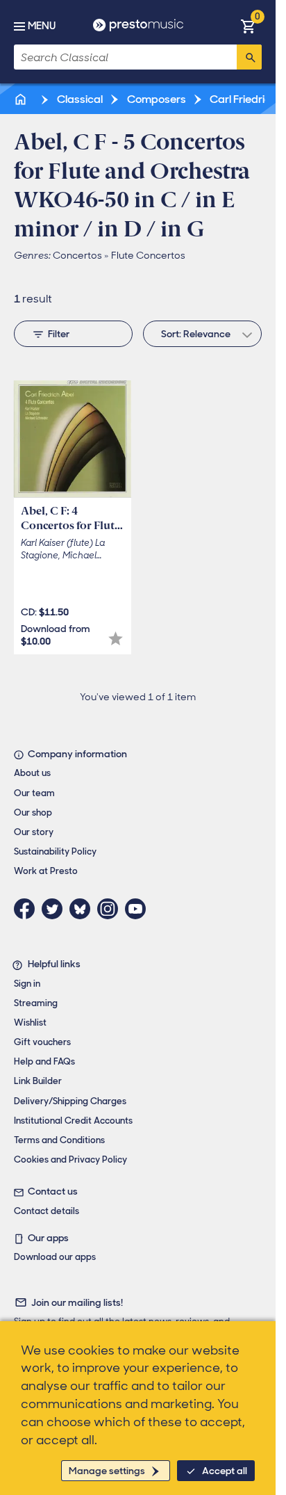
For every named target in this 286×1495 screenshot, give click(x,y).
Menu (42, 26)
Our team (34, 793)
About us (32, 773)
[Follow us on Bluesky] (83, 908)
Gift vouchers (42, 1042)
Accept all (224, 1470)
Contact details (46, 1211)
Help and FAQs (44, 1061)
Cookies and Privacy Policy (70, 1159)
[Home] (21, 99)
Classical (79, 99)
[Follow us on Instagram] (111, 908)
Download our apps (55, 1257)
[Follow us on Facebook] (28, 908)
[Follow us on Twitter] (55, 908)
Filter (58, 334)
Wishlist (30, 1022)
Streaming (36, 1003)
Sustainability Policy (55, 851)
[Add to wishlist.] (115, 638)
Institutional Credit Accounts (73, 1120)
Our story (33, 832)
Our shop (33, 812)
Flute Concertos (148, 255)
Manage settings (107, 1470)
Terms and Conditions (59, 1140)
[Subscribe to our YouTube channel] (139, 908)
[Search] (249, 57)
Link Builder (38, 1081)
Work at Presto (46, 871)
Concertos (77, 255)
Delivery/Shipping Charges (70, 1101)
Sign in (27, 983)
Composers (155, 99)
